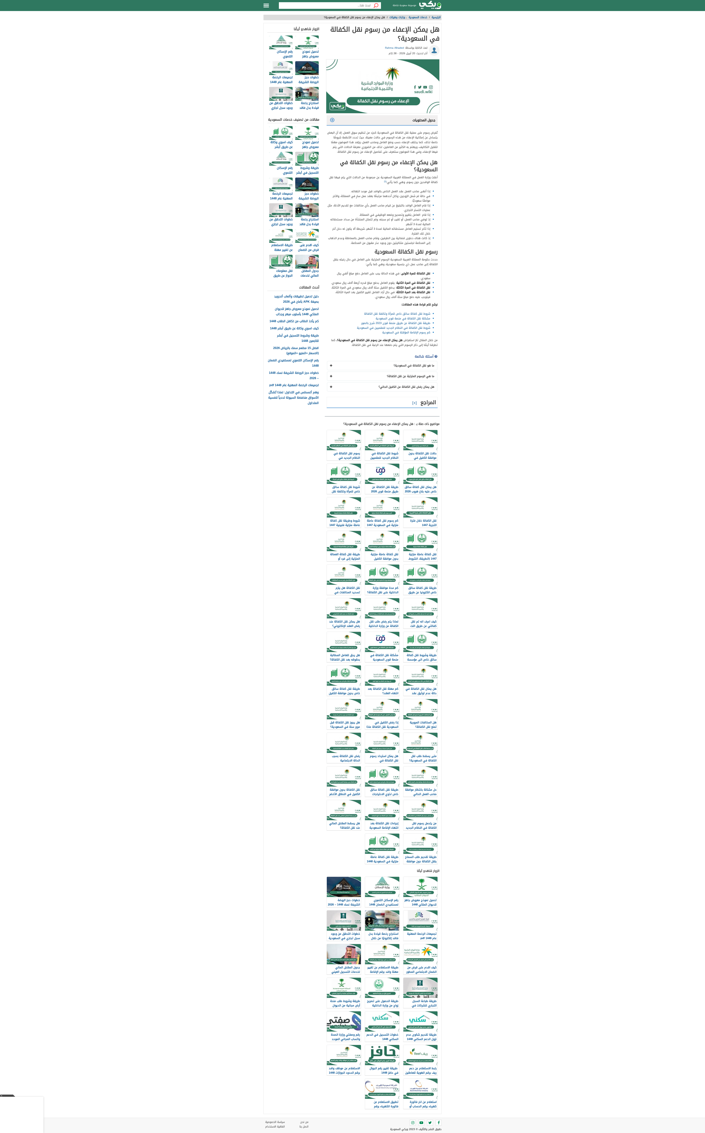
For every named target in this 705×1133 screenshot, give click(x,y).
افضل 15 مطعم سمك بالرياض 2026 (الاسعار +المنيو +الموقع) (296, 351)
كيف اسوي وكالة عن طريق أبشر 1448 (294, 328)
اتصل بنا (303, 1126)
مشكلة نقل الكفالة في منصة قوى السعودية (403, 318)
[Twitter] (430, 1123)
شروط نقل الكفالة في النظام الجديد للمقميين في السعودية (393, 327)
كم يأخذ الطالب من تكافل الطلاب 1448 (294, 321)
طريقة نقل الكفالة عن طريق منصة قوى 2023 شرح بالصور (395, 323)
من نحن (304, 1122)
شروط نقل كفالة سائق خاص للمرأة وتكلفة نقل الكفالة (397, 313)
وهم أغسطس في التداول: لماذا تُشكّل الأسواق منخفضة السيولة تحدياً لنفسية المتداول (293, 398)
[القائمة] (266, 5)
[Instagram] (413, 1123)
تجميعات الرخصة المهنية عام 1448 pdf (294, 385)
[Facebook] (439, 1123)
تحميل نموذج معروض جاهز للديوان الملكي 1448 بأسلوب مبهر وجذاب (297, 311)
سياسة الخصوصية (275, 1122)
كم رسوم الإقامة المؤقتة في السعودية (406, 332)
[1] (385, 181)
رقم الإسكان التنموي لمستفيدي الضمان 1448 (293, 363)
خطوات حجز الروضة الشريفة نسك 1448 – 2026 (294, 375)
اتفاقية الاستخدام (275, 1126)
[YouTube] (421, 1123)
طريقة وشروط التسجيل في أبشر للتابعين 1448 (298, 338)
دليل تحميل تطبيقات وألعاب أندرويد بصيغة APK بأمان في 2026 (296, 299)
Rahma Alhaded (394, 47)
